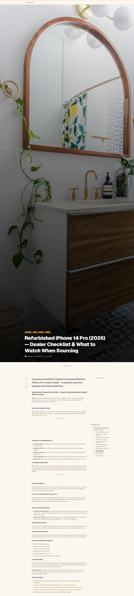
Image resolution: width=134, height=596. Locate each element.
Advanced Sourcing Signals (102, 444)
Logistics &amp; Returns (101, 439)
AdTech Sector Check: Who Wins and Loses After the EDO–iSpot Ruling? (52, 592)
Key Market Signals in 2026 (102, 432)
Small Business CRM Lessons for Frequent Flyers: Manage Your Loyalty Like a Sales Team (57, 590)
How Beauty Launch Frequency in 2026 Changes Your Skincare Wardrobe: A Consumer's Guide (58, 587)
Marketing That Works (101, 446)
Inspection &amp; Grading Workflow (101, 434)
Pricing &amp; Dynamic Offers (102, 448)
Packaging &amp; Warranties (102, 437)
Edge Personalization (71, 519)
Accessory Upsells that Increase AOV (101, 442)
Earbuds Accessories (62, 501)
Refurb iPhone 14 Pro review (39, 415)
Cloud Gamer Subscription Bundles (56, 469)
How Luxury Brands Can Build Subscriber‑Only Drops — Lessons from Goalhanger (55, 585)
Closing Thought (99, 453)
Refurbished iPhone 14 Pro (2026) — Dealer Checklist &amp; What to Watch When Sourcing (101, 429)
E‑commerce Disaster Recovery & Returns (43, 490)
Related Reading (99, 455)
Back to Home (30, 2)
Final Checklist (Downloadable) (100, 451)
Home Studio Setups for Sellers (77, 528)
